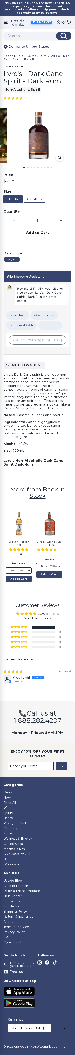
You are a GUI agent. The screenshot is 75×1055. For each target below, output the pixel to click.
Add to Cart (18, 578)
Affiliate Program (16, 886)
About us (10, 922)
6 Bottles (34, 199)
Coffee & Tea (13, 844)
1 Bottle (13, 199)
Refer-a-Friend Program (22, 891)
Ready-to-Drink (15, 823)
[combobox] (37, 36)
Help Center (13, 896)
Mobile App (12, 906)
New (7, 797)
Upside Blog (13, 880)
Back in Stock (47, 492)
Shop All (10, 803)
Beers (8, 818)
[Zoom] (59, 157)
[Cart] (68, 22)
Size (8, 192)
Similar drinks (44, 315)
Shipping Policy (15, 911)
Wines (8, 808)
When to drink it (21, 325)
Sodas (8, 833)
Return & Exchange (18, 916)
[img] (13, 671)
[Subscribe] (61, 766)
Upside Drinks (13, 56)
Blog (7, 859)
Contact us (12, 901)
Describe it (18, 315)
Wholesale (11, 864)
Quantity (12, 211)
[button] (14, 98)
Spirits (31, 56)
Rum (43, 56)
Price (8, 175)
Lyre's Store (13, 66)
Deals (8, 792)
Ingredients (50, 325)
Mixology (10, 828)
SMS (7, 937)
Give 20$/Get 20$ (17, 854)
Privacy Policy (14, 932)
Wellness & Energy (18, 839)
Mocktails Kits (14, 849)
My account (13, 942)
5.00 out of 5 (48, 614)
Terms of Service (16, 927)
